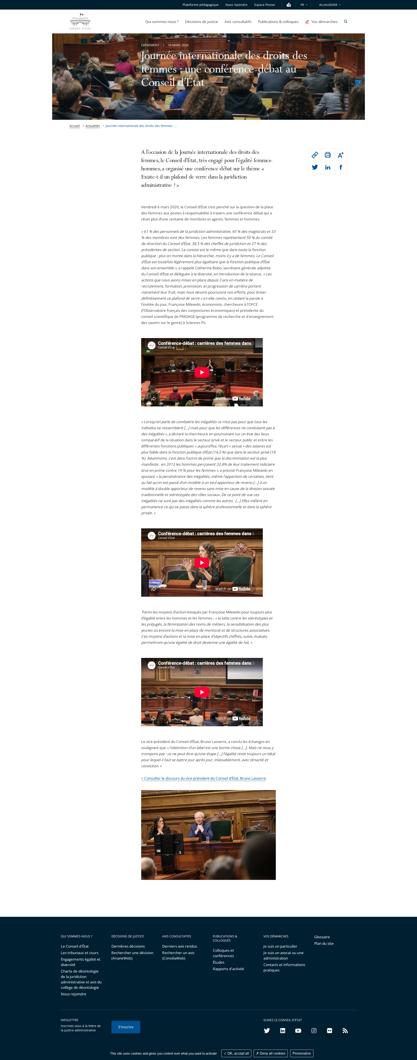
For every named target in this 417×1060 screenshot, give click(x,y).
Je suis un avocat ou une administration (283, 955)
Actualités (93, 126)
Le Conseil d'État (75, 946)
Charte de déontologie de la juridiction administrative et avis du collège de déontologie (81, 979)
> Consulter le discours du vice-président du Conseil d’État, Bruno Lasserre (203, 778)
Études (218, 962)
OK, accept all (238, 1053)
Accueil (75, 126)
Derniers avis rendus (179, 946)
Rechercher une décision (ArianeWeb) (132, 955)
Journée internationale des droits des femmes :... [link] (141, 126)
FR (302, 5)
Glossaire (322, 936)
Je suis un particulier (280, 946)
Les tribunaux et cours (79, 952)
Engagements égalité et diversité (80, 962)
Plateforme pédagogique (200, 5)
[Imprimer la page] (327, 155)
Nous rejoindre (73, 993)
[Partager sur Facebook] (340, 167)
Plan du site (324, 943)
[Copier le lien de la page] (315, 155)
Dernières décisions (128, 946)
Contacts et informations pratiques (284, 967)
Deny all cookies (272, 1053)
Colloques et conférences (223, 953)
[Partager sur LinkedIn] (327, 167)
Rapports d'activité (228, 968)
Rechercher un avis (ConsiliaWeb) (178, 955)
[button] (162, 21)
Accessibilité (328, 5)
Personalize (302, 1053)
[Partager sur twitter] (315, 167)
